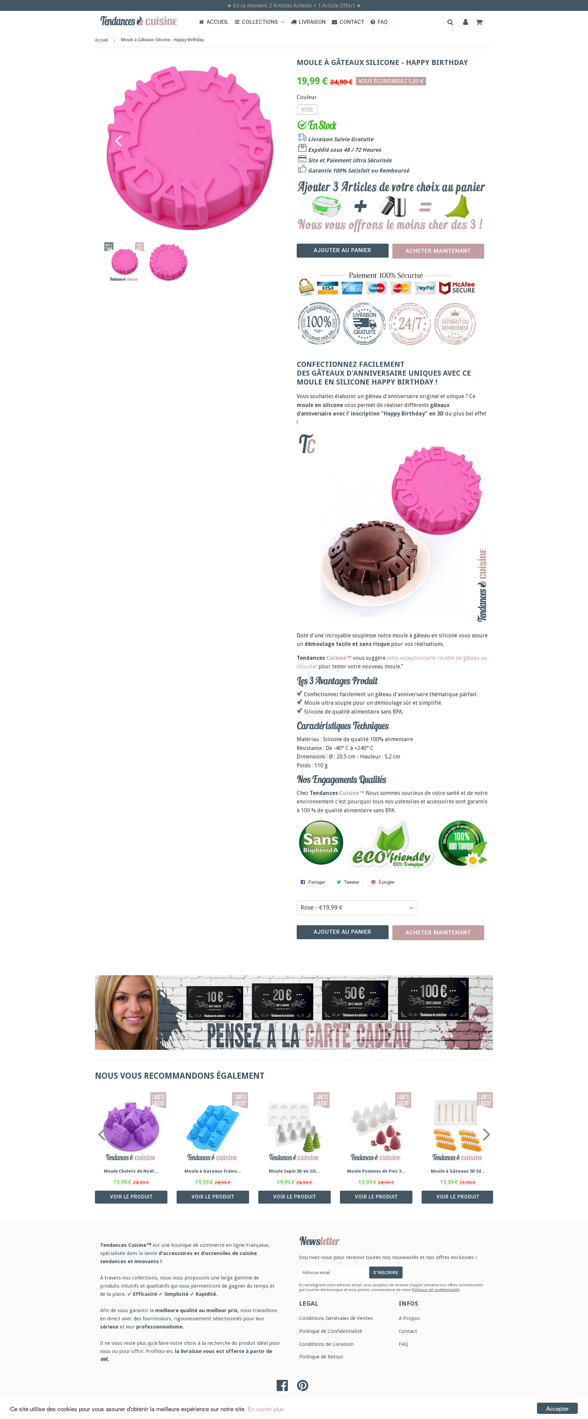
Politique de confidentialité (435, 1290)
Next (267, 140)
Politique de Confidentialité (330, 1331)
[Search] (450, 22)
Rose (307, 110)
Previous (114, 140)
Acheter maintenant (438, 251)
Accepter (557, 1408)
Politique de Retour (321, 1357)
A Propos (409, 1318)
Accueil (218, 22)
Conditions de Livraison (326, 1344)
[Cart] (480, 22)
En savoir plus (266, 1408)
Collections (260, 22)
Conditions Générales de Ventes (336, 1318)
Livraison (312, 22)
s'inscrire (385, 1272)
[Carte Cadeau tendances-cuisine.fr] (294, 1012)
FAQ (383, 22)
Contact (352, 22)
